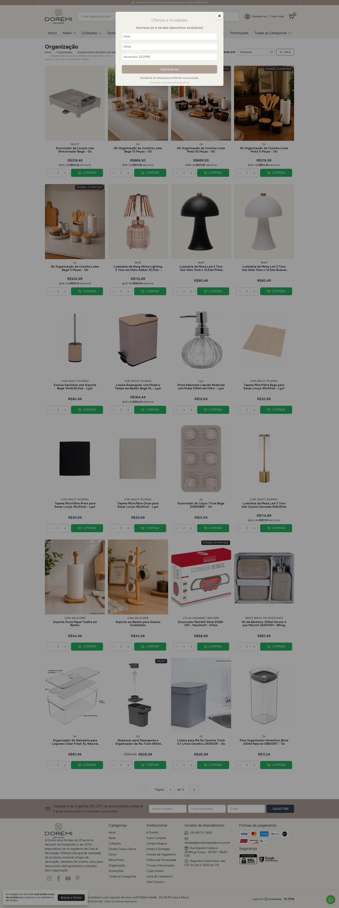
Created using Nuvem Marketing (169, 82)
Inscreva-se (169, 69)
